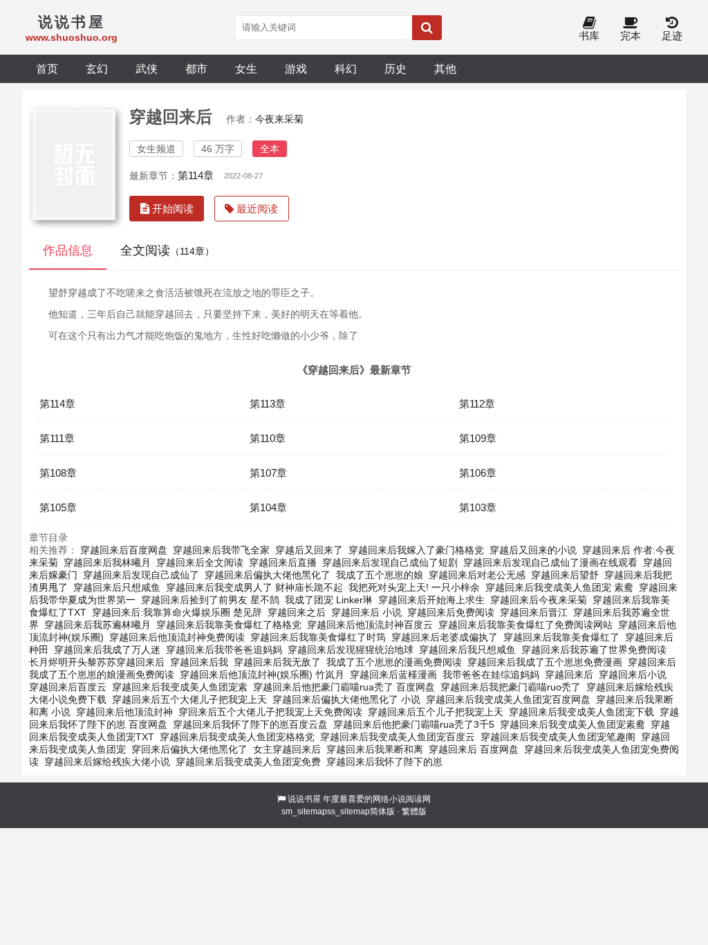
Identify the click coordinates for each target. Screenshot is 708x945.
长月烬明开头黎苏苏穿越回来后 (97, 662)
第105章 (58, 507)
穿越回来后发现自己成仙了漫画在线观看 (550, 562)
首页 (47, 68)
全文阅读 (167, 250)
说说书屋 (304, 799)
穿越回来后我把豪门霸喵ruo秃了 (510, 686)
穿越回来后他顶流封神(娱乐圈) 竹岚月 (262, 674)
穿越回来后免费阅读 (450, 612)
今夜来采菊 (279, 119)
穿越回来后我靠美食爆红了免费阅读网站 (525, 624)
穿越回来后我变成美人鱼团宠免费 (248, 761)
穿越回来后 (569, 674)
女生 (246, 68)
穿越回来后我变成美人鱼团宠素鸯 (572, 724)
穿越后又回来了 (309, 550)
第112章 (477, 404)
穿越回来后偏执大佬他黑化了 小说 (346, 699)
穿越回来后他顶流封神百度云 (370, 624)
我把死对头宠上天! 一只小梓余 (414, 587)
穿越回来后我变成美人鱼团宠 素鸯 (559, 587)
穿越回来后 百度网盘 (474, 749)
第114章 (196, 175)
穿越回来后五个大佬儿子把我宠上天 (189, 699)
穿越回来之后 (297, 612)
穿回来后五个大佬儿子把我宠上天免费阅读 (270, 711)
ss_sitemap (348, 811)
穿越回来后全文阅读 (199, 562)
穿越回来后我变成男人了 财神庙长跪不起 (254, 587)
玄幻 (97, 68)
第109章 (477, 438)
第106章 (477, 473)
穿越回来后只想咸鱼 (116, 587)
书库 (589, 36)
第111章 (57, 438)
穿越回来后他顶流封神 (124, 711)
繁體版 (414, 811)
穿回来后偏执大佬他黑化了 (189, 749)
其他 (445, 68)
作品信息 (68, 250)
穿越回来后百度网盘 (123, 550)
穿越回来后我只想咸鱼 (467, 649)
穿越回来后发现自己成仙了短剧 (390, 562)
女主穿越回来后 (287, 749)
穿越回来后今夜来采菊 (538, 599)
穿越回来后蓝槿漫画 (393, 674)
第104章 (268, 507)
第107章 (268, 473)
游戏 (296, 68)
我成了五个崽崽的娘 (379, 574)
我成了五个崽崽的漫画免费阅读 (394, 662)
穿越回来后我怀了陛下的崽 (384, 761)
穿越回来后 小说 (366, 612)
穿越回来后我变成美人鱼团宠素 (180, 686)
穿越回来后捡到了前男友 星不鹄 (210, 599)
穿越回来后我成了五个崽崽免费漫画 (544, 662)
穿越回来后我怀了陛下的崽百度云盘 (250, 724)
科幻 (346, 68)
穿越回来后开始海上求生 (431, 599)
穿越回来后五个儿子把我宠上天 (435, 711)
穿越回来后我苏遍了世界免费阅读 (594, 649)
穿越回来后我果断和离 (374, 749)
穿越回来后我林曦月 (107, 562)
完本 (630, 36)
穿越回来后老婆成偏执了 (444, 637)
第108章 (58, 473)
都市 (196, 68)
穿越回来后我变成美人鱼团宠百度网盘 (508, 699)
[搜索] (427, 27)
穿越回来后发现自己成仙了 (141, 574)
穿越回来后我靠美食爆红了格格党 (228, 624)
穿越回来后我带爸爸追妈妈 (224, 649)
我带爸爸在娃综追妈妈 (490, 674)
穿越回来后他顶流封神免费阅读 (177, 637)
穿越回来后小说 (633, 674)
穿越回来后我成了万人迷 (107, 649)
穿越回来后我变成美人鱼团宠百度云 (397, 736)
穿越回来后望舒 (565, 574)
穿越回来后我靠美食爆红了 (561, 637)
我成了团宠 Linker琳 (329, 599)
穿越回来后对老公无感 (477, 574)
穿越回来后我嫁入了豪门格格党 (416, 550)
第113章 (268, 404)
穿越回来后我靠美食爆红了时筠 (318, 637)
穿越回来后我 (199, 662)
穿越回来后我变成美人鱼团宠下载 (581, 711)
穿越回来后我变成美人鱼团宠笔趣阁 (558, 736)
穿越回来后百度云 (67, 686)
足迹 (672, 36)
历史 (395, 68)
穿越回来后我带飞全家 (221, 550)
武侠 (147, 68)
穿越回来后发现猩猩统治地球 (350, 649)
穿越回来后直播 (283, 562)
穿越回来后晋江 (534, 612)
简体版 (382, 811)
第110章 (268, 438)
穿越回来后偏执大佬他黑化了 (267, 574)
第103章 (477, 507)
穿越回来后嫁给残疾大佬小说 (107, 761)
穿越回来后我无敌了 (277, 662)
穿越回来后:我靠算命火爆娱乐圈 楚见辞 (177, 612)
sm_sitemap (304, 811)
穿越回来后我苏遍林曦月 (97, 624)
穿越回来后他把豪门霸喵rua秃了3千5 (413, 724)
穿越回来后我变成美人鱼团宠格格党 (237, 736)
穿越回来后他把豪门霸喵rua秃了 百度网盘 (344, 686)
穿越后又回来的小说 (533, 550)
